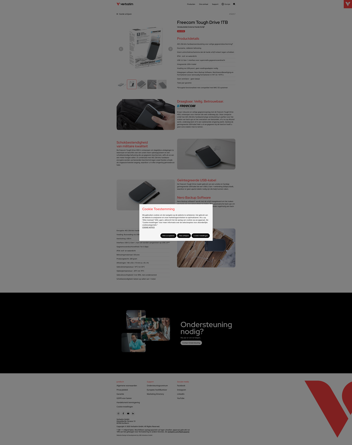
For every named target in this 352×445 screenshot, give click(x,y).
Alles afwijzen (184, 236)
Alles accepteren (168, 236)
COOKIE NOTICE (148, 227)
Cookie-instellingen (200, 236)
